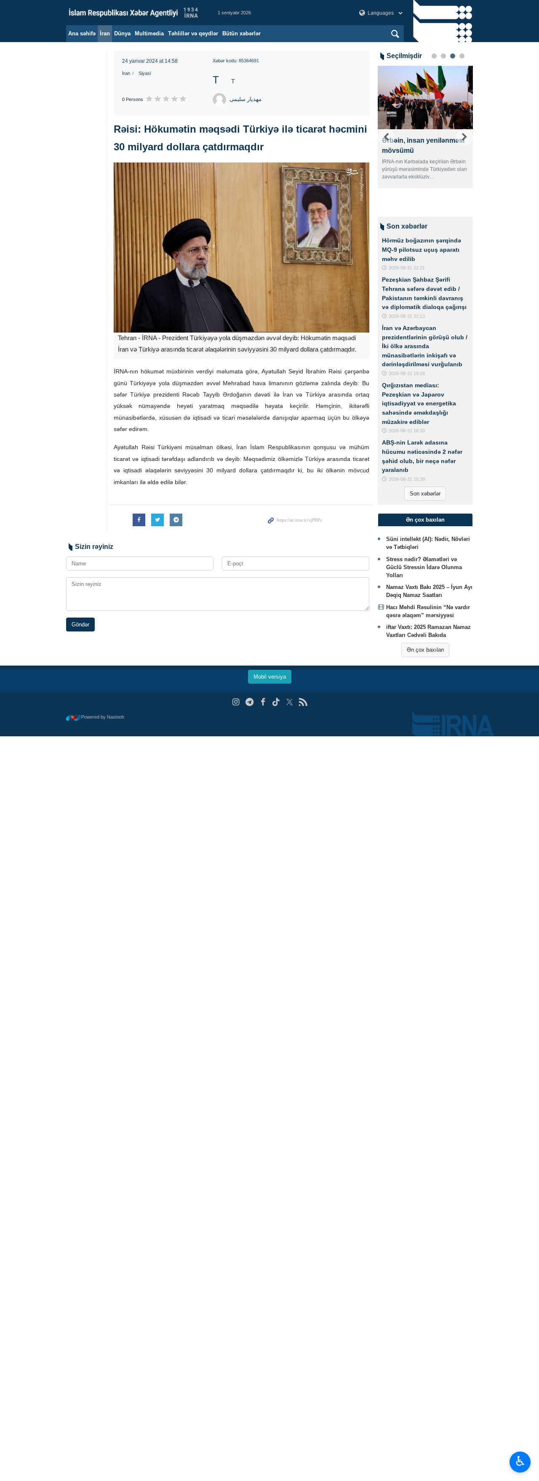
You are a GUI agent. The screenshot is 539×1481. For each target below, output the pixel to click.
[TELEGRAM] (249, 702)
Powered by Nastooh (102, 716)
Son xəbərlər (425, 493)
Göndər (80, 624)
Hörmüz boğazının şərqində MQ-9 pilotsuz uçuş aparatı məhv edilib (421, 249)
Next (464, 137)
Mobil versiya (269, 677)
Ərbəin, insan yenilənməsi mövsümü (423, 145)
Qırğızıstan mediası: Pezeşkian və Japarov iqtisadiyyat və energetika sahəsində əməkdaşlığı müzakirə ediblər (419, 403)
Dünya (122, 33)
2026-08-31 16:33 (407, 430)
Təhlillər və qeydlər (193, 33)
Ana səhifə (82, 33)
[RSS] (303, 702)
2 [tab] (443, 56)
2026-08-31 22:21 (407, 267)
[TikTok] (276, 702)
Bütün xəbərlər (241, 33)
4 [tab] (461, 56)
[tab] (425, 520)
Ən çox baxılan (425, 650)
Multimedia (149, 33)
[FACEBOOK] (263, 702)
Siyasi (145, 73)
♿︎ (520, 1461)
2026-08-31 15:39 (407, 479)
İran (105, 33)
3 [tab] (452, 56)
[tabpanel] (425, 127)
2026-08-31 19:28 (407, 373)
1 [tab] (434, 56)
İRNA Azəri (133, 12)
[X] (289, 702)
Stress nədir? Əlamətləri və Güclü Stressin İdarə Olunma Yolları (424, 567)
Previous (386, 137)
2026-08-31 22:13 (407, 316)
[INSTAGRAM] (236, 702)
